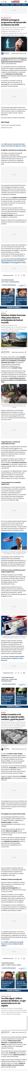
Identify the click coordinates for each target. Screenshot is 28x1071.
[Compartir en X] (21, 275)
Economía (18, 4)
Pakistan (19, 964)
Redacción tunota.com (7, 352)
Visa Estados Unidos (6, 681)
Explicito (3, 964)
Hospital (8, 964)
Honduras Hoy (5, 4)
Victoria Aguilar (7, 53)
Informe (7, 281)
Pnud (2, 281)
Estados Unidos (13, 679)
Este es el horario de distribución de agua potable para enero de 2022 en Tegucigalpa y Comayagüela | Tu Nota (14, 260)
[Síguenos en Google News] (24, 275)
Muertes (14, 964)
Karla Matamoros (7, 748)
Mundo (24, 4)
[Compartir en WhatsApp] (18, 275)
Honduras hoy (8, 16)
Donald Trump (4, 679)
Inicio (2, 16)
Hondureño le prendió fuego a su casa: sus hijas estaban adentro (12, 944)
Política (12, 4)
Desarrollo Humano (14, 281)
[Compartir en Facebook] (16, 275)
